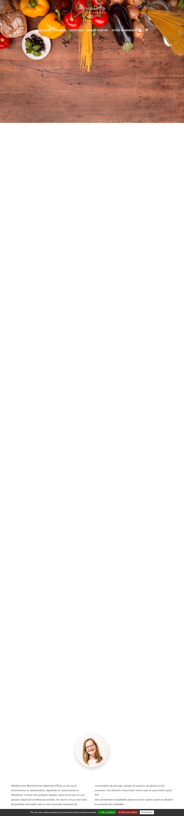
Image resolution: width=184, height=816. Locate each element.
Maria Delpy (43, 30)
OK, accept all (108, 812)
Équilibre (60, 30)
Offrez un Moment (123, 30)
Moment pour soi (97, 30)
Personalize (147, 812)
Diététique (76, 30)
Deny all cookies (129, 812)
